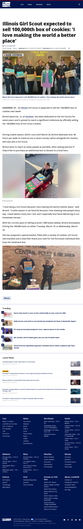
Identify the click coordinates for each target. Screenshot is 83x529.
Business (68, 459)
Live (4, 418)
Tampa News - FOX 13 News (72, 431)
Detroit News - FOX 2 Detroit (9, 462)
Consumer (68, 464)
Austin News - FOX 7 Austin (71, 448)
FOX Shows (6, 436)
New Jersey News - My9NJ (50, 435)
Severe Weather (49, 459)
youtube (64, 519)
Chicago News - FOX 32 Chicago (10, 458)
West (25, 454)
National (26, 424)
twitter (76, 519)
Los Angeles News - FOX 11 (29, 462)
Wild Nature (6, 487)
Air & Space (6, 480)
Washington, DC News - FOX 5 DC (52, 431)
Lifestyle (26, 441)
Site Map (67, 490)
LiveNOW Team (70, 485)
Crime (25, 431)
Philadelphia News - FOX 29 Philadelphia (50, 426)
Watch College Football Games (51, 486)
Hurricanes (47, 462)
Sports (25, 436)
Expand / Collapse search (79, 4)
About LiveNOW (72, 477)
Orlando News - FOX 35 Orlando (72, 426)
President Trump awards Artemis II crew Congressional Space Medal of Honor (27, 373)
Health (25, 438)
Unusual (25, 482)
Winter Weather (49, 457)
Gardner (29, 116)
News (25, 418)
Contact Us (68, 480)
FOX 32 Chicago (6, 48)
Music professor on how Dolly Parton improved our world (20, 380)
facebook (68, 519)
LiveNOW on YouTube (9, 424)
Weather (48, 454)
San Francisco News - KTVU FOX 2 (30, 466)
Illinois (15, 48)
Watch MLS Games (50, 509)
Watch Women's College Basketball (50, 503)
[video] (75, 364)
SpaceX (4, 482)
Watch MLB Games (50, 489)
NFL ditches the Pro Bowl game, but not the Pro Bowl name (36, 337)
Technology (6, 485)
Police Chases (27, 434)
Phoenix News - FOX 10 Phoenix (31, 458)
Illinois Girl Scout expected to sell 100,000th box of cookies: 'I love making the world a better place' (38, 97)
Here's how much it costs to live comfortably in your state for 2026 (40, 313)
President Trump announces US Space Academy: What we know (22, 398)
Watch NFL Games (50, 482)
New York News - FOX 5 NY (52, 422)
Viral (25, 477)
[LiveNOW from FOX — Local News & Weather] (9, 4)
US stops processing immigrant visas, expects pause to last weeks (39, 329)
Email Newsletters (71, 487)
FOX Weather (6, 429)
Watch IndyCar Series (51, 496)
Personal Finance (70, 462)
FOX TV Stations (7, 426)
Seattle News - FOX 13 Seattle (30, 471)
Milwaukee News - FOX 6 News (10, 471)
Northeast (49, 418)
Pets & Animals (28, 485)
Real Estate (68, 467)
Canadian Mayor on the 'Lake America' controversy (18, 362)
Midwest (6, 454)
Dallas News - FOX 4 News (71, 439)
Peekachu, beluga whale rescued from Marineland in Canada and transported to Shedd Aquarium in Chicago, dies (34, 390)
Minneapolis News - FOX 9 (8, 466)
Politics (25, 429)
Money (68, 454)
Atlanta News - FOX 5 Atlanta (72, 422)
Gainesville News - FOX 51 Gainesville (72, 435)
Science (5, 477)
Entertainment (27, 443)
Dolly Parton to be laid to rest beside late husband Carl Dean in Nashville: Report (45, 321)
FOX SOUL (5, 434)
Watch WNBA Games (51, 507)
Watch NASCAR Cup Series (50, 492)
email (79, 519)
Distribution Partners (71, 482)
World (25, 426)
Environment (48, 464)
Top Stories (27, 421)
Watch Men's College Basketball (51, 499)
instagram (72, 519)
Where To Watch (7, 421)
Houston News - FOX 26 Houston (73, 444)
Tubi (3, 431)
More (49, 4)
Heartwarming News (30, 480)
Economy (68, 457)
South (67, 418)
